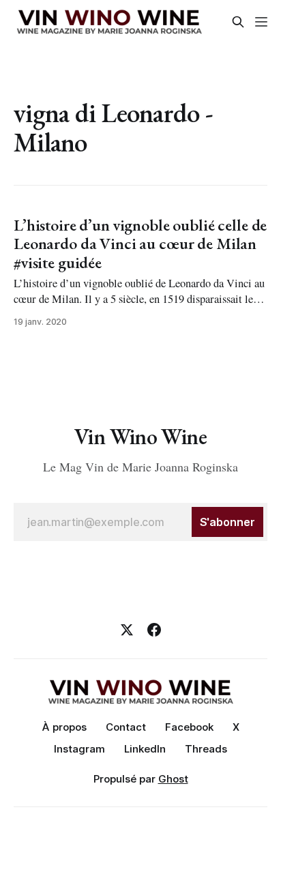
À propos (64, 726)
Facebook (189, 726)
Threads (206, 748)
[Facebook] (154, 630)
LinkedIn (145, 748)
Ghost (173, 778)
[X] (127, 630)
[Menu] (261, 22)
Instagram (79, 748)
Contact (126, 726)
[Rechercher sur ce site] (238, 22)
